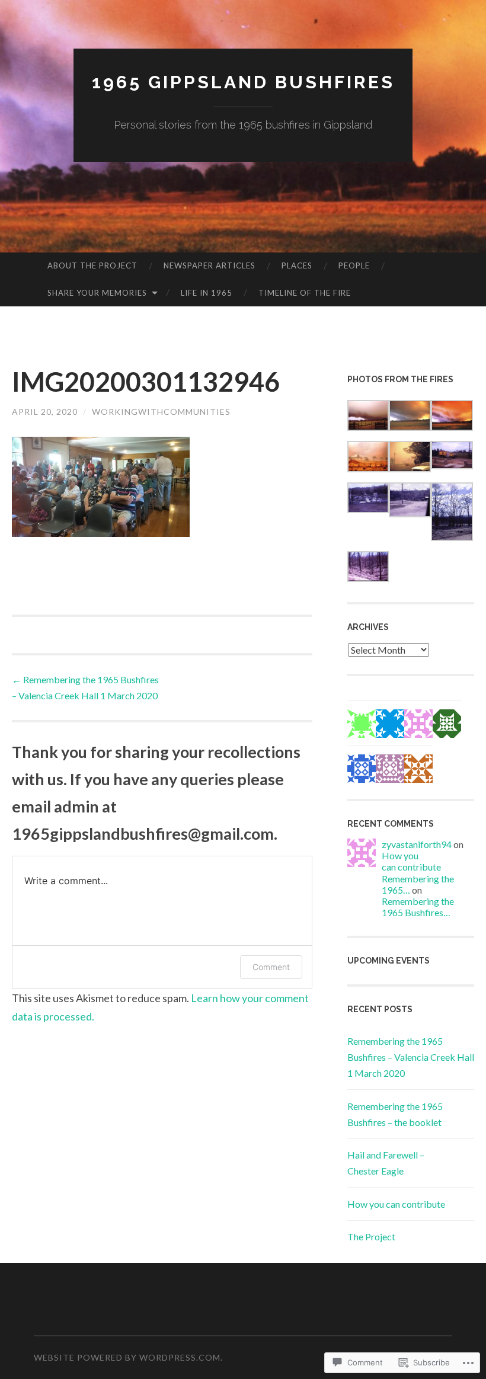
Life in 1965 (206, 292)
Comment (271, 967)
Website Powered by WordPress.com (127, 1357)
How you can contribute (411, 861)
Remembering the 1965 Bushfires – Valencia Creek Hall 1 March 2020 (410, 1057)
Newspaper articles (209, 265)
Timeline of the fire (304, 292)
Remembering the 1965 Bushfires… (418, 906)
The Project (371, 1236)
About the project (92, 265)
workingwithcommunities (161, 412)
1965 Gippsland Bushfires (243, 82)
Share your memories (97, 292)
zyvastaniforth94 (417, 844)
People (354, 265)
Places (297, 265)
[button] (368, 417)
